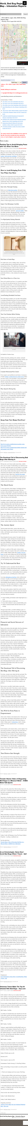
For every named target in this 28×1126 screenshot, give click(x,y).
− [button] (2, 28)
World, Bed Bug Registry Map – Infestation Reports (13, 5)
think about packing (12, 190)
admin (12, 784)
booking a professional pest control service (14, 376)
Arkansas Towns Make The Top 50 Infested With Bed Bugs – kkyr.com (13, 988)
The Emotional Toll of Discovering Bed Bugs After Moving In (14, 458)
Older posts (3, 1112)
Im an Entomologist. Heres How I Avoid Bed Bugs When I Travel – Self (13, 853)
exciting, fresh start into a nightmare (9, 156)
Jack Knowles (16, 148)
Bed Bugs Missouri (7, 847)
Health (9, 773)
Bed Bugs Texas (7, 1109)
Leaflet (14, 59)
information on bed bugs (11, 577)
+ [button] (2, 26)
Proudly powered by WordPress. (19, 1117)
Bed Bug (5, 452)
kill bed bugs (15, 722)
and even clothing (20, 210)
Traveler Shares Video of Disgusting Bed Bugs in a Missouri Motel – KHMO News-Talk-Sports (14, 781)
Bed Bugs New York (8, 981)
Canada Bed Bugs (11, 452)
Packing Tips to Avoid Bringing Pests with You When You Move (13, 145)
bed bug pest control (20, 474)
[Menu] (25, 3)
